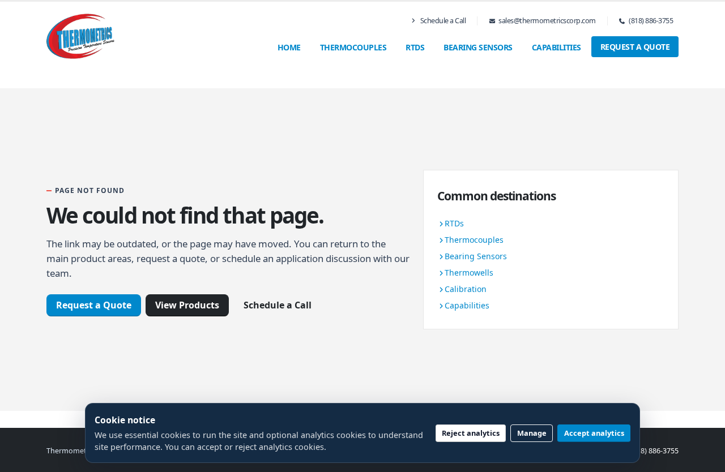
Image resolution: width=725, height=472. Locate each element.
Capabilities (556, 47)
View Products (187, 305)
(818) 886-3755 (651, 20)
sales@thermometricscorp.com (547, 20)
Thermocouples (353, 47)
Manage (532, 433)
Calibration (466, 289)
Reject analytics (471, 433)
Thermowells (469, 272)
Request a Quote (635, 46)
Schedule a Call (442, 20)
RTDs (415, 47)
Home (289, 47)
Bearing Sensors (478, 47)
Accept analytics (594, 433)
